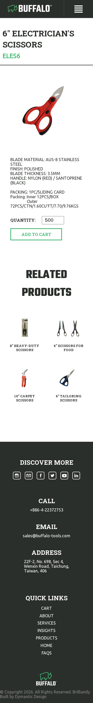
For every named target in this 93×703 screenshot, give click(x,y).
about (47, 615)
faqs (47, 653)
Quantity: (23, 220)
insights (46, 630)
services (46, 623)
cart (46, 608)
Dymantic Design (31, 696)
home (46, 645)
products (46, 638)
